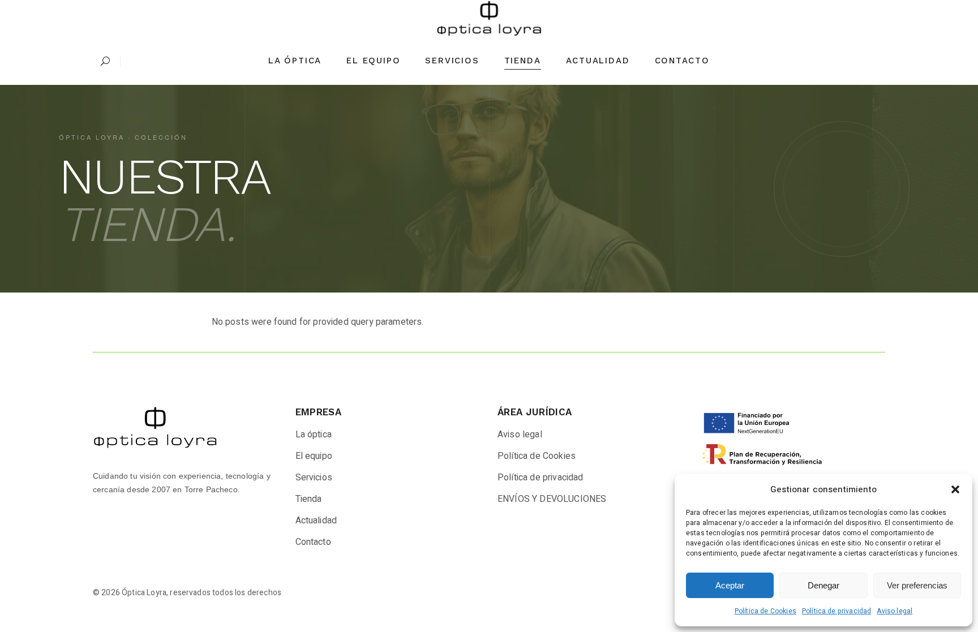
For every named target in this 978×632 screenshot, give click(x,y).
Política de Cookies (765, 611)
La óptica (313, 434)
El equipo (313, 456)
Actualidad (316, 520)
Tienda (308, 499)
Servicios (313, 477)
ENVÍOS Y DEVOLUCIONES (551, 499)
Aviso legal (894, 611)
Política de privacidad (837, 611)
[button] (955, 489)
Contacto (313, 542)
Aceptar (729, 585)
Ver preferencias (917, 585)
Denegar (823, 585)
